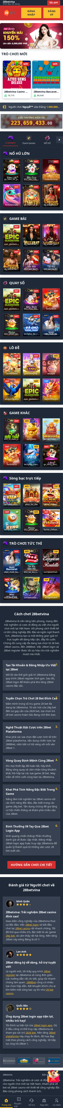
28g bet (10, 935)
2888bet (31, 982)
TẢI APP (53, 2)
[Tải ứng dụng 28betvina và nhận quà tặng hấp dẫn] (53, 1076)
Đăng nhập (31, 12)
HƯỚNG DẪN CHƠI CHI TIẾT (31, 865)
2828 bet (31, 1032)
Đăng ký (52, 12)
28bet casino (22, 928)
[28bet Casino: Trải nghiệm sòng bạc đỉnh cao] (31, 36)
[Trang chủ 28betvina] (12, 13)
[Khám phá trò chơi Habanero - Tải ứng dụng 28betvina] (54, 1060)
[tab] (10, 139)
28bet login (32, 924)
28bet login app (43, 1025)
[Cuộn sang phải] (59, 139)
